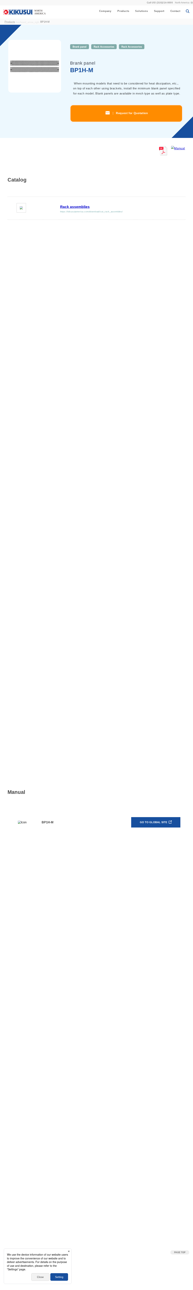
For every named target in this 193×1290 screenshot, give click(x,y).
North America (182, 2)
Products (123, 11)
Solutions (141, 11)
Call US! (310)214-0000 (160, 2)
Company (105, 11)
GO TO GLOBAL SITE (154, 822)
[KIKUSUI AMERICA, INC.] (25, 12)
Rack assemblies (75, 207)
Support (159, 11)
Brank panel (80, 46)
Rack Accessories (104, 46)
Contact (175, 11)
